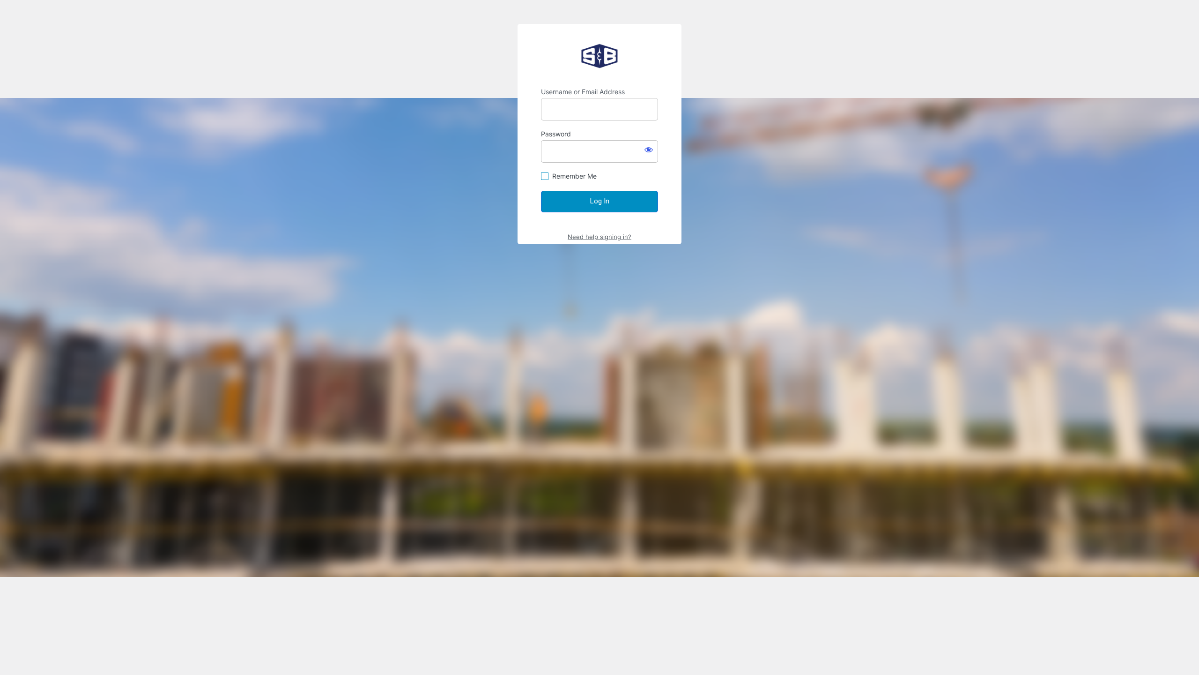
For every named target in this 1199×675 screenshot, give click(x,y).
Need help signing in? (599, 236)
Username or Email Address (583, 92)
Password (556, 134)
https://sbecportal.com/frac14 (599, 55)
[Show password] (648, 149)
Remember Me (574, 176)
